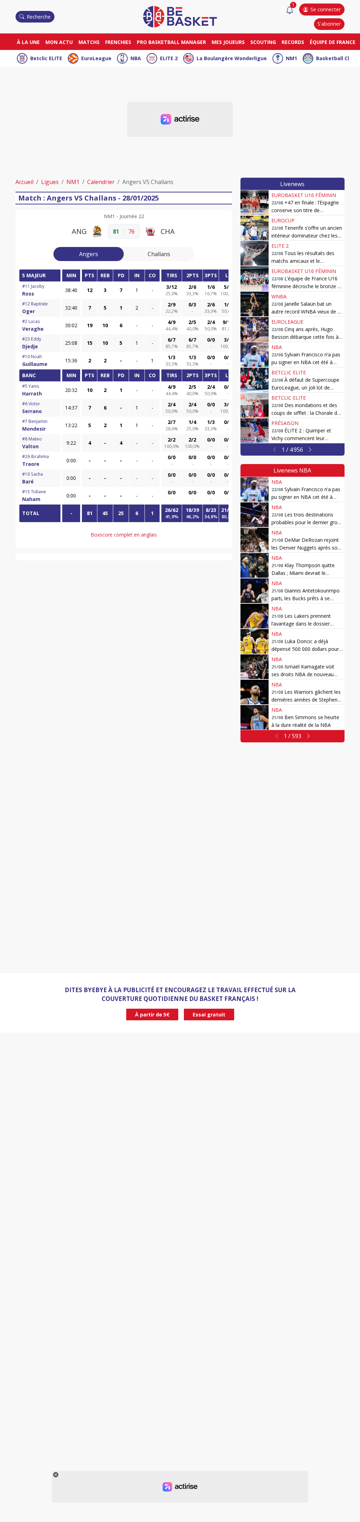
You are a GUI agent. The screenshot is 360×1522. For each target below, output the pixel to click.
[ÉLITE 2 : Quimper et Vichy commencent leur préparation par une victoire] (254, 430)
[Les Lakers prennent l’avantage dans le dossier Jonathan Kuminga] (254, 616)
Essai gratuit (209, 1014)
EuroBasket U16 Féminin (303, 195)
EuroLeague (96, 58)
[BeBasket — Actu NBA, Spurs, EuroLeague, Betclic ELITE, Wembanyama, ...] (180, 16)
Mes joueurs (228, 42)
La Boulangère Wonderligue (232, 58)
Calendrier (101, 182)
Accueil (24, 182)
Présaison (284, 423)
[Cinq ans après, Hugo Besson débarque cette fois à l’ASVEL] (254, 329)
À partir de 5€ (152, 1014)
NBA (135, 58)
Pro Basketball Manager (171, 42)
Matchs (88, 42)
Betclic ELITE (46, 58)
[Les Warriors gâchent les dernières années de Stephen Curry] (254, 692)
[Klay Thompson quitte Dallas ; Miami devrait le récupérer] (254, 565)
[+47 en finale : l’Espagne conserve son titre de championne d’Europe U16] (254, 202)
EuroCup (283, 220)
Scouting (263, 42)
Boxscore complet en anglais (124, 534)
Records (293, 42)
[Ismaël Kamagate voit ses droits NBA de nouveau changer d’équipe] (254, 666)
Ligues (50, 182)
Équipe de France (332, 42)
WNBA (279, 296)
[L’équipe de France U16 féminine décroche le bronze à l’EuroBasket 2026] (254, 278)
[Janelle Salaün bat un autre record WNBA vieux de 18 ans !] (254, 304)
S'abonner (329, 23)
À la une (28, 42)
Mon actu (59, 42)
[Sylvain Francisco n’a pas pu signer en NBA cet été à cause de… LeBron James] (254, 354)
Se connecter (325, 9)
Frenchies (118, 42)
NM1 (291, 58)
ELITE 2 (169, 58)
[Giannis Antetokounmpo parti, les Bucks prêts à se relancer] (254, 590)
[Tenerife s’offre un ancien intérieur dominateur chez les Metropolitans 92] (254, 228)
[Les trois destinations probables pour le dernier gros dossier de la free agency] (254, 514)
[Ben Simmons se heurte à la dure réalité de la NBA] (254, 717)
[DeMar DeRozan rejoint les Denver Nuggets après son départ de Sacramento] (254, 540)
